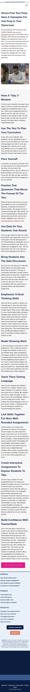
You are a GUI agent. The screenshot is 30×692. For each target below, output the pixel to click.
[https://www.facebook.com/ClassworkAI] (14, 677)
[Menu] (26, 5)
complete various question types (12, 220)
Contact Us (11, 685)
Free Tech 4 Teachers (7, 619)
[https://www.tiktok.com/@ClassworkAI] (10, 677)
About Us (4, 685)
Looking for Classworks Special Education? (15, 1)
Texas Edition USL (6, 594)
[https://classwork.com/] (15, 682)
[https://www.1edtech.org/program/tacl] (21, 655)
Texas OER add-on (6, 597)
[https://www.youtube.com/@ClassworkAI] (23, 677)
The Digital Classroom (7, 616)
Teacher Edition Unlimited (8, 602)
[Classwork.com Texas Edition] (4, 5)
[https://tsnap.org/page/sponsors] (22, 663)
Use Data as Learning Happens (10, 585)
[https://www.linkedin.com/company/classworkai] (6, 677)
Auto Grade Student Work (8, 578)
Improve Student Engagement (9, 580)
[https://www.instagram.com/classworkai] (18, 677)
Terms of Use (19, 685)
